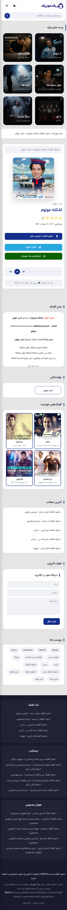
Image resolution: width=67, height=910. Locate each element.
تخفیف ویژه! (18, 905)
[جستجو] (7, 15)
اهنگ (16, 730)
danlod (42, 723)
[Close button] (64, 886)
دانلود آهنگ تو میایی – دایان (47, 603)
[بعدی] (23, 344)
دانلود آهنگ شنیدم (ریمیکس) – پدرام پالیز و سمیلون (33, 862)
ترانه (56, 737)
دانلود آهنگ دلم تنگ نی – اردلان (46, 612)
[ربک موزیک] (52, 5)
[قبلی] (10, 344)
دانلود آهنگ (30, 737)
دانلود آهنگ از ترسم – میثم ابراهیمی (44, 593)
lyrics (14, 723)
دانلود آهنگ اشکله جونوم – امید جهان (40, 149)
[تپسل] (6, 243)
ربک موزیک (57, 133)
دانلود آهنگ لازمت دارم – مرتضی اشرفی (43, 584)
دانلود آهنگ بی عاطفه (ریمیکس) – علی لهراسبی (33, 847)
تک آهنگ (45, 355)
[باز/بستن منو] (7, 5)
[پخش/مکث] (17, 344)
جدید (45, 737)
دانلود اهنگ (30, 744)
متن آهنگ (14, 744)
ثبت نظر (51, 694)
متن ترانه (53, 752)
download (27, 723)
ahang (55, 723)
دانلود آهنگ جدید (50, 744)
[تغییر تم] (15, 6)
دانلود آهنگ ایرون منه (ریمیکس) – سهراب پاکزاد (33, 832)
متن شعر (39, 752)
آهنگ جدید (53, 730)
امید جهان (19, 412)
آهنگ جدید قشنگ (33, 730)
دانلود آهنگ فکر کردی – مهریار (47, 621)
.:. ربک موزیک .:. (33, 439)
